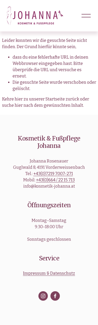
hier (19, 99)
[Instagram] (43, 296)
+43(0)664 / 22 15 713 (55, 179)
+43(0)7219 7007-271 (53, 173)
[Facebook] (55, 296)
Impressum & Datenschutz (49, 273)
